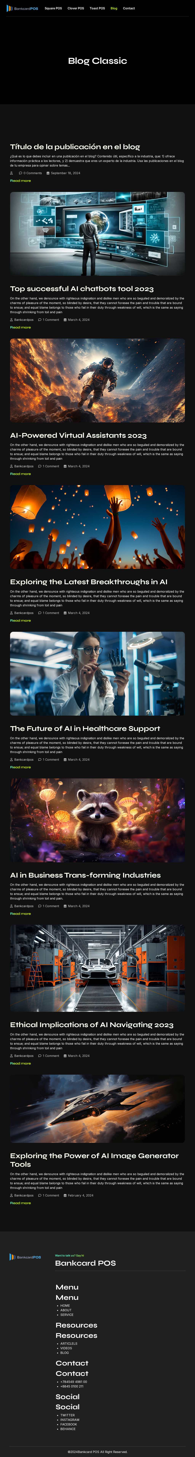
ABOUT (66, 1310)
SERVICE (67, 1315)
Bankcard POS (85, 1263)
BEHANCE (68, 1429)
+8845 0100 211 (71, 1386)
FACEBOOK (68, 1424)
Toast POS (97, 8)
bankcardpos (24, 320)
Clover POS (76, 8)
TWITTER (67, 1415)
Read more (20, 181)
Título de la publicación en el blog (75, 146)
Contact (129, 8)
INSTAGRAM (69, 1420)
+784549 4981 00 (73, 1382)
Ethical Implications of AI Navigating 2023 (91, 1024)
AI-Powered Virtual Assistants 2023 (78, 435)
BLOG (64, 1353)
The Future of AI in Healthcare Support (85, 728)
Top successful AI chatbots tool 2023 (82, 288)
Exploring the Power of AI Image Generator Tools (94, 1160)
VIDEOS (66, 1348)
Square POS (53, 8)
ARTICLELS (68, 1343)
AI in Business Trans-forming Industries (85, 875)
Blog (114, 8)
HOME (65, 1305)
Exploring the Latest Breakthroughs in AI (89, 582)
